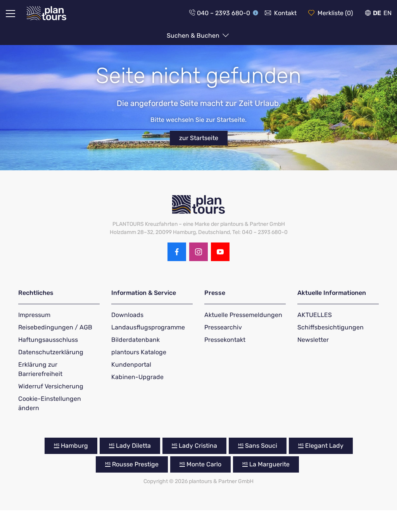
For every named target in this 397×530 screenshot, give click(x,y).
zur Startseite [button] (198, 138)
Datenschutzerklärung (50, 352)
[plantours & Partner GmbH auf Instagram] (198, 251)
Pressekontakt (224, 339)
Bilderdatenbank (135, 339)
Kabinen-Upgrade (137, 377)
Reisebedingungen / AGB (55, 327)
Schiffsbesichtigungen (330, 327)
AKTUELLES (314, 315)
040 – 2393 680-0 (223, 13)
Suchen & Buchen (194, 35)
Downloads (127, 315)
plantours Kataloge (138, 352)
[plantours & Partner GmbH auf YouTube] (220, 251)
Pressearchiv (223, 327)
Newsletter (313, 339)
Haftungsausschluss (48, 339)
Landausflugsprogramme (148, 327)
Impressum (34, 315)
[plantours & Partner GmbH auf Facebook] (176, 251)
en (387, 13)
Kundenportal (131, 364)
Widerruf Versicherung (50, 386)
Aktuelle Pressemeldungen (243, 315)
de (377, 13)
